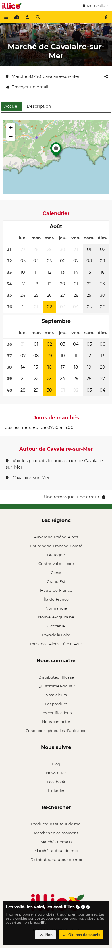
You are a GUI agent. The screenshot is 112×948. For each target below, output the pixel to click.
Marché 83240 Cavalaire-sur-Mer (45, 76)
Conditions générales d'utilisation (56, 730)
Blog (56, 764)
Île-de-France (56, 599)
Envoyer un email (29, 87)
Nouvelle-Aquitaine (56, 617)
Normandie (56, 608)
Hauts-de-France (56, 590)
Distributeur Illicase (56, 677)
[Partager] (106, 76)
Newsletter (56, 772)
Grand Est (56, 581)
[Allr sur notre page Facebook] (106, 17)
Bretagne (56, 554)
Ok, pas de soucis (83, 935)
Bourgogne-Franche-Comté (56, 546)
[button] (56, 151)
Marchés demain (56, 841)
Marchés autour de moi (56, 850)
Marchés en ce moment (56, 833)
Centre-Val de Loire (56, 563)
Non (48, 935)
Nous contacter (56, 721)
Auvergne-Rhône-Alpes (56, 537)
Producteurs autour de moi (56, 824)
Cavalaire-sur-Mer (30, 477)
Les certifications (56, 712)
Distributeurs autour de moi (56, 859)
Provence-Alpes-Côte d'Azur (56, 643)
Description (39, 106)
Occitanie (56, 626)
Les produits (56, 704)
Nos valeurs (56, 695)
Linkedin (56, 790)
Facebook (56, 781)
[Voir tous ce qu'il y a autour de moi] (16, 17)
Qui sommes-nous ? (56, 686)
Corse (56, 572)
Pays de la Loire (56, 635)
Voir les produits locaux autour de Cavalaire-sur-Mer (55, 464)
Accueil (12, 106)
